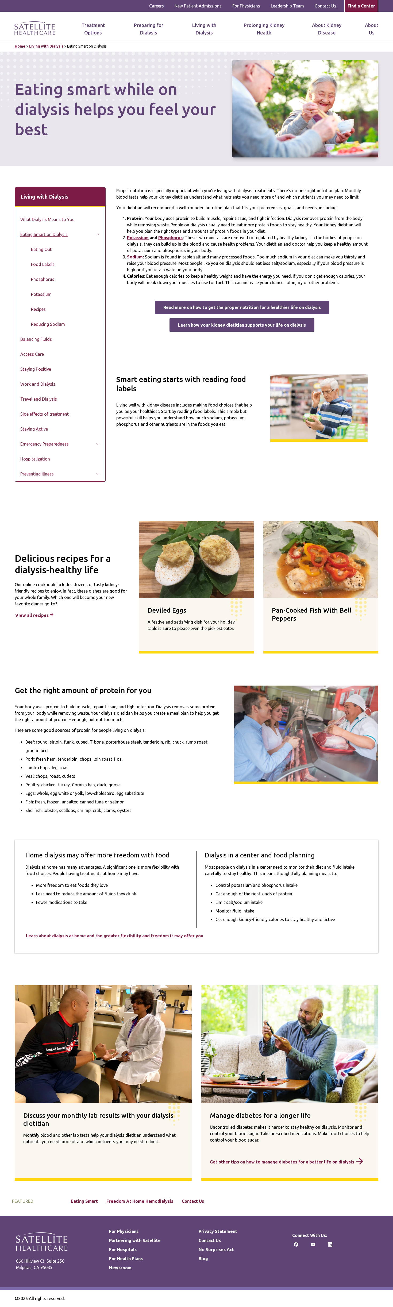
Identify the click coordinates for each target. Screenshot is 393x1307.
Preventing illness (37, 473)
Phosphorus (42, 279)
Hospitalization (35, 459)
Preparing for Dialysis (148, 28)
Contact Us (325, 5)
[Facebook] (296, 1246)
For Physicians (246, 5)
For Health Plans (126, 1258)
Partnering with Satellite (135, 1240)
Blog (203, 1258)
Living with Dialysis (204, 28)
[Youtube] (313, 1246)
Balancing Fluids (36, 339)
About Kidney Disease (326, 28)
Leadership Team (287, 5)
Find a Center (361, 5)
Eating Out (41, 249)
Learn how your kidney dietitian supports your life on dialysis (242, 325)
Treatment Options (93, 28)
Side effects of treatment (44, 414)
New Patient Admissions (198, 5)
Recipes (38, 309)
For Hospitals (123, 1249)
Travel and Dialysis (38, 399)
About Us (371, 28)
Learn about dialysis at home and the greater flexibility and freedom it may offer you (114, 935)
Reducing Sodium (48, 324)
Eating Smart (84, 1201)
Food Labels (43, 264)
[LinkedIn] (330, 1246)
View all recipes (32, 615)
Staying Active (34, 429)
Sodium (135, 256)
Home (20, 46)
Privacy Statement (218, 1231)
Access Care (32, 354)
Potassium (41, 294)
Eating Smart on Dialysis (44, 234)
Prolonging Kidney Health (264, 28)
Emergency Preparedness (44, 444)
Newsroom (120, 1267)
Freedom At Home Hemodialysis (139, 1201)
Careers (156, 5)
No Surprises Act (216, 1249)
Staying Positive (35, 369)
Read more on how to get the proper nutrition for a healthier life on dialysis (242, 307)
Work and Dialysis (37, 384)
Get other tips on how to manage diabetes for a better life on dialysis (282, 1161)
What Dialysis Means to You (47, 219)
